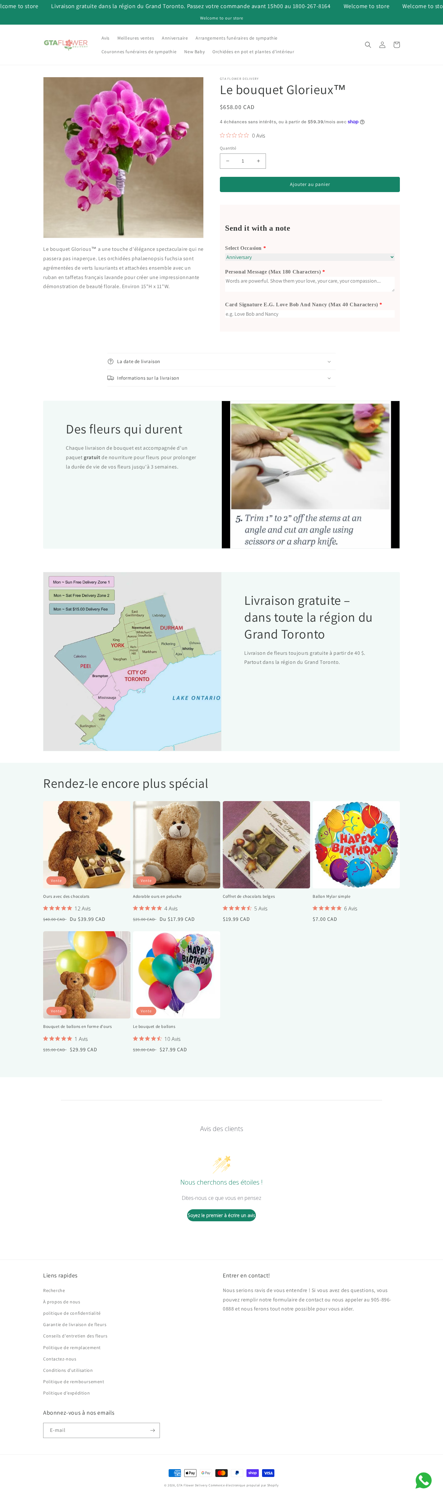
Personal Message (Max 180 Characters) (273, 271)
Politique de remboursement (73, 1381)
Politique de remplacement (72, 1347)
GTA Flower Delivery (192, 1485)
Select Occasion (243, 248)
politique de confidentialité (72, 1313)
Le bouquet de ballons (154, 1026)
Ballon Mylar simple (331, 896)
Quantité (228, 148)
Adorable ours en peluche (157, 896)
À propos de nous (61, 1302)
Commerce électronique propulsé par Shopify (244, 1485)
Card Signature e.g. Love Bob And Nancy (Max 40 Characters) (301, 304)
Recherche (54, 1290)
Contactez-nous (59, 1359)
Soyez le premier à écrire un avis (221, 1215)
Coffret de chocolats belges (249, 896)
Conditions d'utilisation (68, 1370)
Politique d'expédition (66, 1393)
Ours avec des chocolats (66, 896)
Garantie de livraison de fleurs (75, 1324)
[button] (368, 45)
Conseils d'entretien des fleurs (75, 1336)
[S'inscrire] (152, 1430)
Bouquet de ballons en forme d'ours (77, 1026)
